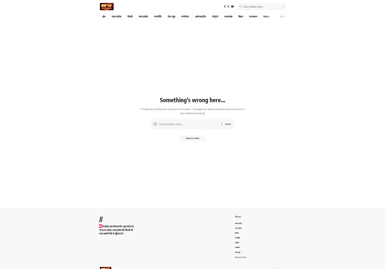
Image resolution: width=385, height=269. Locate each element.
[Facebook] (224, 7)
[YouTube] (232, 7)
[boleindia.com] (106, 6)
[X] (228, 7)
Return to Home (192, 138)
